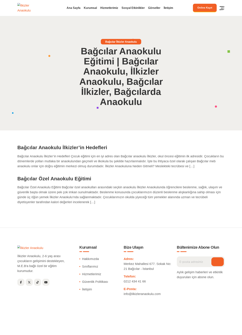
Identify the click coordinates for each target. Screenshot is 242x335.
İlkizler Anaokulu (112, 330)
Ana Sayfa (73, 8)
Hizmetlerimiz (109, 8)
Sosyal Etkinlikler (133, 8)
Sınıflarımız (90, 266)
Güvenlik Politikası (95, 282)
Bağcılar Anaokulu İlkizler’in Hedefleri (62, 147)
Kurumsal (90, 8)
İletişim (168, 8)
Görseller (154, 8)
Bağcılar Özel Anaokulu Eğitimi (54, 178)
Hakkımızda (90, 259)
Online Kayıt (204, 7)
